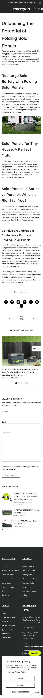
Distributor (6, 595)
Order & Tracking (8, 617)
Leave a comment (21, 292)
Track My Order (7, 575)
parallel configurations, (10, 256)
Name (5, 411)
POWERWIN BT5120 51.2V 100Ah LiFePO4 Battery (26, 511)
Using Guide (6, 583)
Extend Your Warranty (10, 570)
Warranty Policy (28, 583)
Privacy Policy (27, 575)
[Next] (38, 360)
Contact (5, 566)
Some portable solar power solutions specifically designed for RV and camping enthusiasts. (20, 372)
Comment (6, 432)
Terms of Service (28, 570)
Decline (20, 685)
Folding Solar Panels (16, 240)
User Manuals (7, 579)
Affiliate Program (8, 626)
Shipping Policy (28, 566)
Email (4, 422)
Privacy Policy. (20, 672)
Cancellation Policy (29, 579)
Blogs (4, 613)
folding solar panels (23, 54)
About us (5, 621)
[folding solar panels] (21, 125)
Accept (20, 678)
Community (6, 638)
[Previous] (4, 360)
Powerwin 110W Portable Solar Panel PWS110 (25, 522)
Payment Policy (28, 587)
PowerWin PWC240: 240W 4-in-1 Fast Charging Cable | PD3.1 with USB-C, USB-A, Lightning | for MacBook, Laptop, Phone (25, 498)
